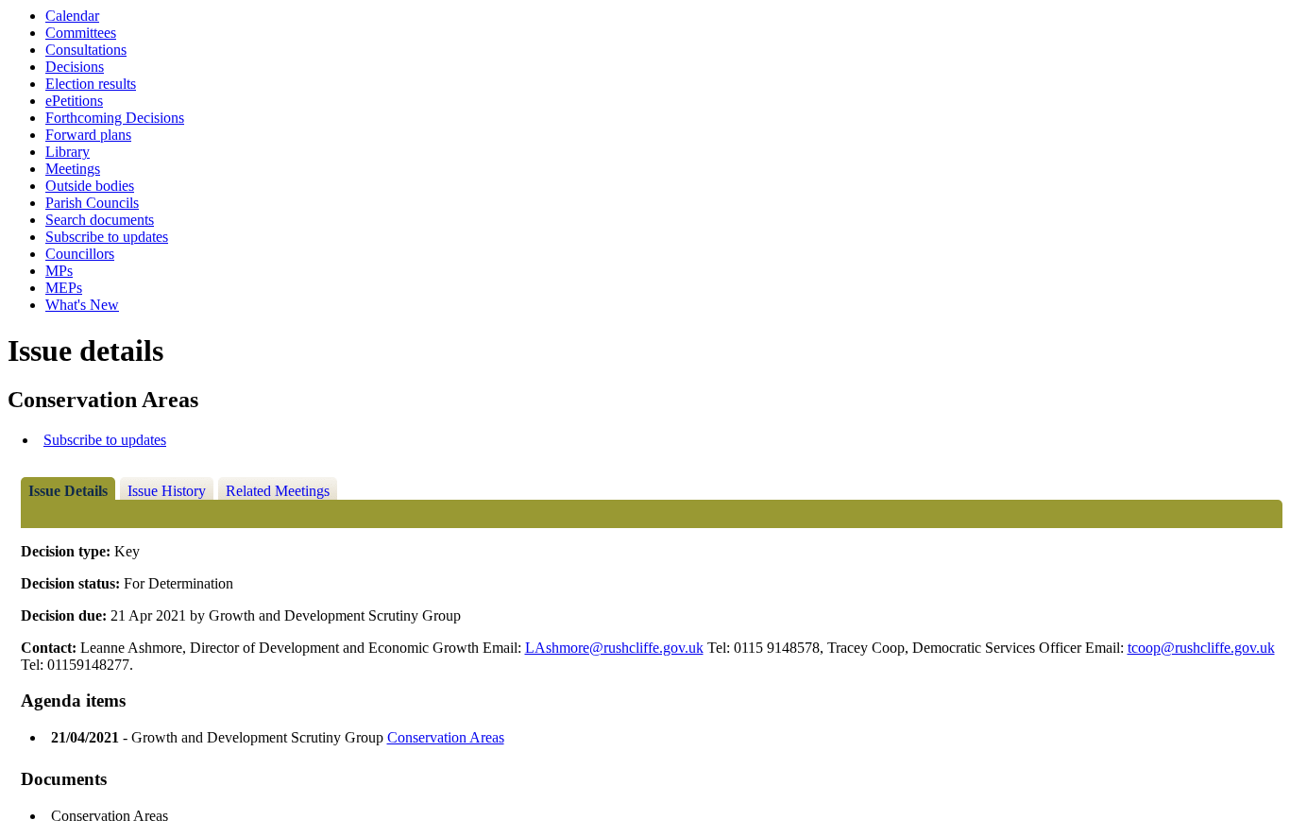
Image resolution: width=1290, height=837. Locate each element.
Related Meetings (278, 491)
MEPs (63, 288)
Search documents (99, 220)
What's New (82, 305)
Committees (80, 33)
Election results (90, 84)
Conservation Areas (445, 737)
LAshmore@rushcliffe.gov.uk (614, 648)
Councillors (79, 254)
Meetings (72, 169)
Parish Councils (92, 203)
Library (67, 152)
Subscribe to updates (106, 237)
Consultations (86, 50)
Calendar (72, 16)
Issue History (166, 491)
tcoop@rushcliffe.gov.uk (1201, 648)
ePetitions (74, 101)
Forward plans (88, 135)
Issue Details (68, 491)
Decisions (74, 67)
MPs (59, 271)
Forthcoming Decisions (114, 118)
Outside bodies (89, 186)
